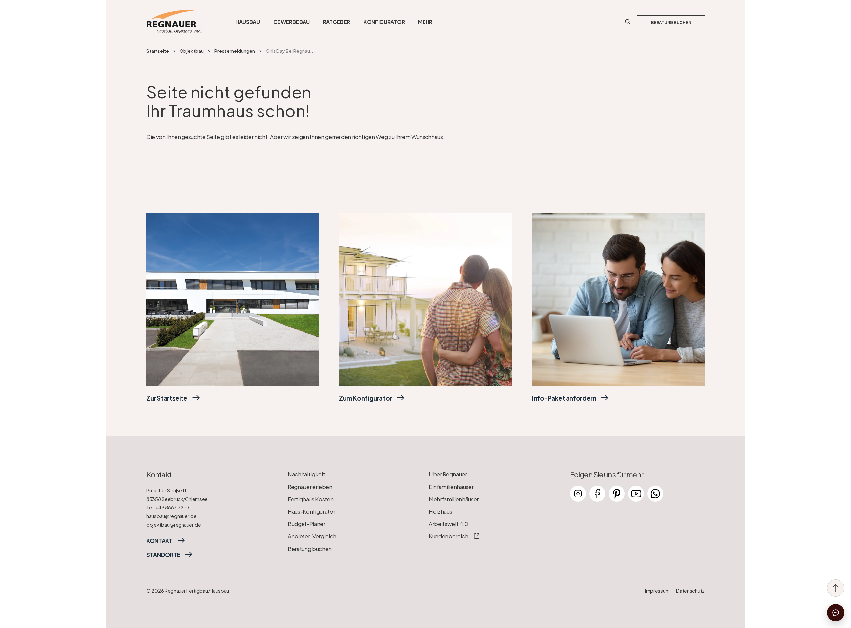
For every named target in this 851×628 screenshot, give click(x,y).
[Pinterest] (617, 494)
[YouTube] (636, 494)
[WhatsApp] (655, 494)
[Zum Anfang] (835, 588)
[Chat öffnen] (835, 612)
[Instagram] (578, 494)
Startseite (157, 51)
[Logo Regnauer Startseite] (174, 21)
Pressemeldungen (234, 51)
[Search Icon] (628, 22)
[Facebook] (597, 494)
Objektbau (192, 51)
